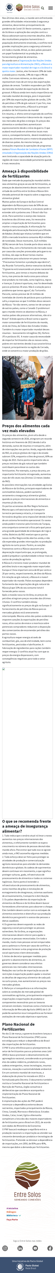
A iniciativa (12, 1208)
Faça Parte (12, 1219)
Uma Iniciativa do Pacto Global (27, 1261)
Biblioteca (12, 1215)
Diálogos (11, 1211)
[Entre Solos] (21, 8)
